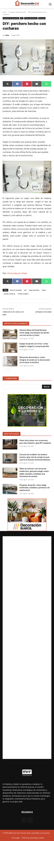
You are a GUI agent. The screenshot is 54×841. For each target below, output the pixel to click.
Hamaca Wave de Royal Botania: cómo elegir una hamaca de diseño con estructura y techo (34, 332)
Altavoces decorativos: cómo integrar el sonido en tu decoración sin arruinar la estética (34, 359)
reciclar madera (23, 294)
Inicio (4, 12)
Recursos (42, 18)
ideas (44, 290)
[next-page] (8, 370)
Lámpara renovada (43, 312)
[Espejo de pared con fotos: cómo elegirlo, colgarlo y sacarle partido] (10, 348)
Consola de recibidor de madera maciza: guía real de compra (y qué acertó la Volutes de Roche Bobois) (34, 457)
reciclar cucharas (9, 294)
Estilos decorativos (31, 18)
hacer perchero (34, 290)
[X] (30, 820)
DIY (22, 18)
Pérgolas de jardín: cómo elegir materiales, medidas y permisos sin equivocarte (34, 487)
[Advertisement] (27, 647)
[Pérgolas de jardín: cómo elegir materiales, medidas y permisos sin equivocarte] (10, 489)
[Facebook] (23, 820)
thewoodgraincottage (17, 273)
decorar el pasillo (16, 290)
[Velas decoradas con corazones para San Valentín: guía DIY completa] (10, 444)
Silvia (7, 35)
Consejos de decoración (17, 12)
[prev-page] (4, 370)
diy (25, 290)
